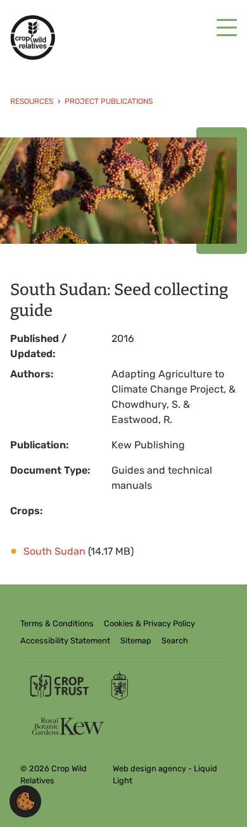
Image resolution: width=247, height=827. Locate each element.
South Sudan (54, 551)
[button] (25, 801)
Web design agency (150, 768)
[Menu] (227, 28)
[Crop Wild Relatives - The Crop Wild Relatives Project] (32, 37)
